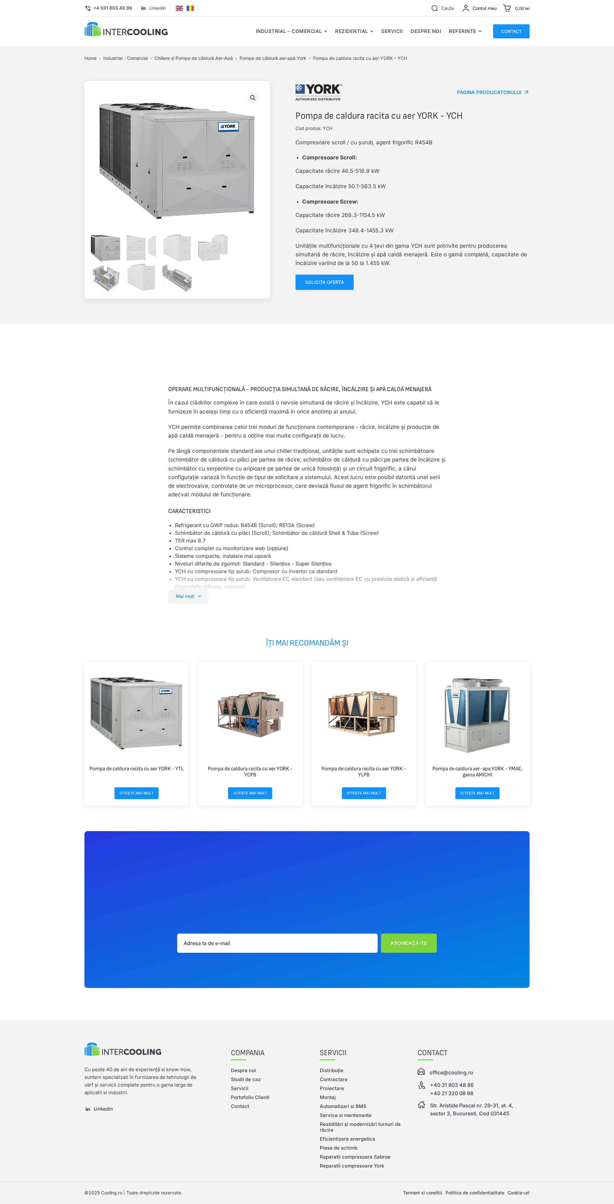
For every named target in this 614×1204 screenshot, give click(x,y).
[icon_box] (108, 8)
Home (90, 58)
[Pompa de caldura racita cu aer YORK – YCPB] (250, 714)
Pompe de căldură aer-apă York (273, 58)
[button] (442, 8)
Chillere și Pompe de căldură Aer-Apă (193, 58)
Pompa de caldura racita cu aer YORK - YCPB (250, 772)
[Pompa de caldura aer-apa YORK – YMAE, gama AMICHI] (478, 714)
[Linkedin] (143, 8)
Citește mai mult (137, 793)
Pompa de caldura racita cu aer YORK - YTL (137, 769)
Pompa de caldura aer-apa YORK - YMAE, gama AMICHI (477, 772)
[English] (179, 7)
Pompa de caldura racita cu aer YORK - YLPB (363, 772)
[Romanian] (190, 7)
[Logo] (144, 1050)
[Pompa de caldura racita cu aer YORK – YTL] (137, 714)
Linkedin (157, 8)
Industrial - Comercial (125, 58)
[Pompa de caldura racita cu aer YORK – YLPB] (364, 714)
